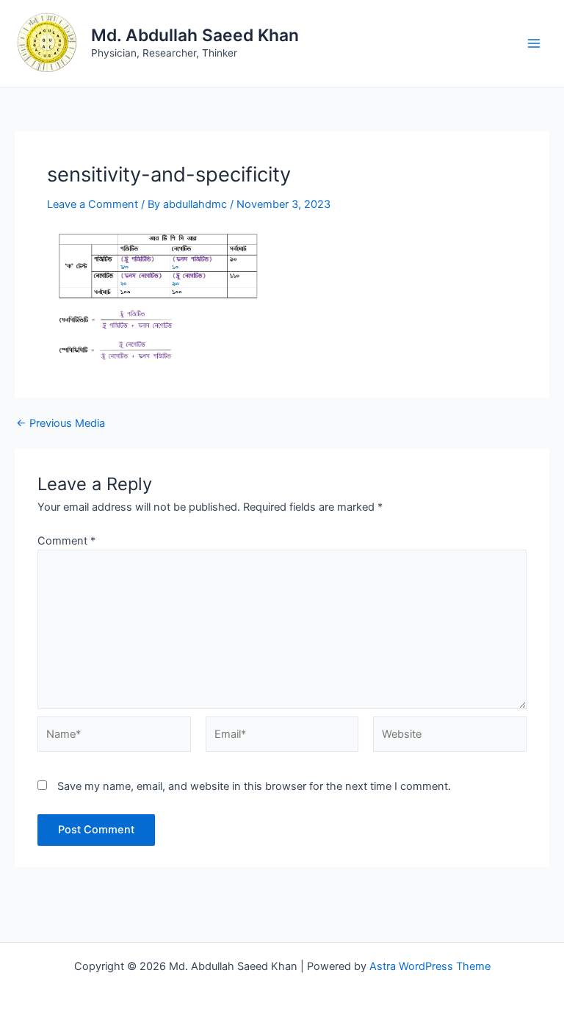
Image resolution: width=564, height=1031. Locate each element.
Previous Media (60, 423)
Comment (66, 540)
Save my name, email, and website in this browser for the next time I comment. (254, 786)
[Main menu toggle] (533, 43)
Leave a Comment (92, 204)
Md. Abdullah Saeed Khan (195, 35)
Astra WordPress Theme (430, 966)
